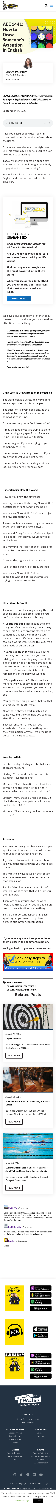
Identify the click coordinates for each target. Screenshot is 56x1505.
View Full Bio (11, 79)
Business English (40, 1171)
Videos (15, 1442)
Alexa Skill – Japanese (15, 1453)
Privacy (32, 1483)
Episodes (40, 1433)
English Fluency (22, 99)
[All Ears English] (28, 1399)
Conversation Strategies (20, 986)
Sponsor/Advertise (40, 1453)
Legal (46, 1483)
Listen (15, 1449)
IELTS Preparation (40, 1463)
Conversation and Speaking (20, 95)
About (40, 1449)
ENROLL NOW (18, 298)
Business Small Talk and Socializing (22, 1101)
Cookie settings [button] (22, 1500)
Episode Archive (15, 1433)
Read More (14, 1055)
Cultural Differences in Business (21, 1167)
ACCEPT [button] (37, 1500)
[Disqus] (28, 1237)
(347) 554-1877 (28, 1422)
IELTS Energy (41, 1429)
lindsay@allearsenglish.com (28, 1419)
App (15, 1459)
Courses (40, 1459)
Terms (39, 1483)
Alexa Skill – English (15, 1456)
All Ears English (15, 1429)
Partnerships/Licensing (40, 1456)
